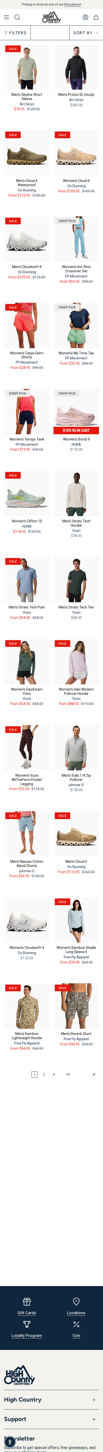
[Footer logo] (19, 1375)
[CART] (96, 17)
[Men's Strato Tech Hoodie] (76, 493)
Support (15, 1419)
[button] (10, 1442)
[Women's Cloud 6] (76, 153)
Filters (17, 32)
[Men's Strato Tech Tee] (76, 579)
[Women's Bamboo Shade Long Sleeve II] (76, 920)
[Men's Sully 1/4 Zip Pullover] (76, 747)
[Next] (85, 1074)
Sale (76, 1335)
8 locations (72, 4)
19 (68, 1074)
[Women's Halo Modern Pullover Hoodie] (76, 661)
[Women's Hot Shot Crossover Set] (76, 239)
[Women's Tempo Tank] (27, 411)
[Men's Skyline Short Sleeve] (27, 67)
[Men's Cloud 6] (76, 834)
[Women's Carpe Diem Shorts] (27, 325)
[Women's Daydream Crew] (27, 661)
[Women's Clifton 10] (27, 493)
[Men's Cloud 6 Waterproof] (27, 153)
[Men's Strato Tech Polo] (27, 579)
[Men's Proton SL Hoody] (76, 67)
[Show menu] (7, 17)
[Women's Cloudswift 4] (27, 920)
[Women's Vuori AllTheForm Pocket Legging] (27, 747)
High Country (23, 1399)
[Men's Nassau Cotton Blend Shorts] (27, 834)
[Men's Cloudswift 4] (27, 239)
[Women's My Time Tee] (76, 325)
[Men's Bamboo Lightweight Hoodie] (27, 1006)
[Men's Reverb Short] (76, 1006)
